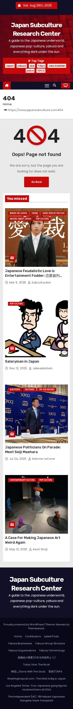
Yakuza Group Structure (50, 643)
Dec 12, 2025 (18, 368)
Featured (29, 389)
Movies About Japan (20, 218)
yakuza (21, 65)
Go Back (36, 182)
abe (32, 65)
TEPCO (41, 70)
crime (35, 213)
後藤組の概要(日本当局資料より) (36, 657)
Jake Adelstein (56, 65)
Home (7, 104)
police (30, 70)
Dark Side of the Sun (53, 213)
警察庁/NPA (55, 671)
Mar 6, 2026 (18, 282)
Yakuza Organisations (22, 650)
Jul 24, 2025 (18, 459)
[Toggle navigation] (47, 85)
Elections (15, 389)
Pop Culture (42, 218)
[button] (55, 85)
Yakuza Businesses (20, 643)
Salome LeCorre (43, 459)
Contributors (33, 636)
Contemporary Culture (22, 480)
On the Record (46, 389)
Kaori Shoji (39, 549)
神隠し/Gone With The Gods (28, 671)
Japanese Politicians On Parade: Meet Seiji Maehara (33, 449)
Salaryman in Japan (22, 361)
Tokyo (41, 65)
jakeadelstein (42, 368)
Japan (10, 65)
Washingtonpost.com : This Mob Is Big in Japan (36, 678)
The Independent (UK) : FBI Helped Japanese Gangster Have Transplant (36, 698)
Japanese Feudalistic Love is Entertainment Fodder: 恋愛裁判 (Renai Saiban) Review (32, 275)
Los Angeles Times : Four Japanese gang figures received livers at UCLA (36, 687)
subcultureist (41, 282)
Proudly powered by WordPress (24, 624)
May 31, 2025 (18, 549)
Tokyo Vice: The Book (36, 664)
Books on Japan (18, 213)
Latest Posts (51, 636)
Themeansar (36, 628)
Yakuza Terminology (52, 650)
